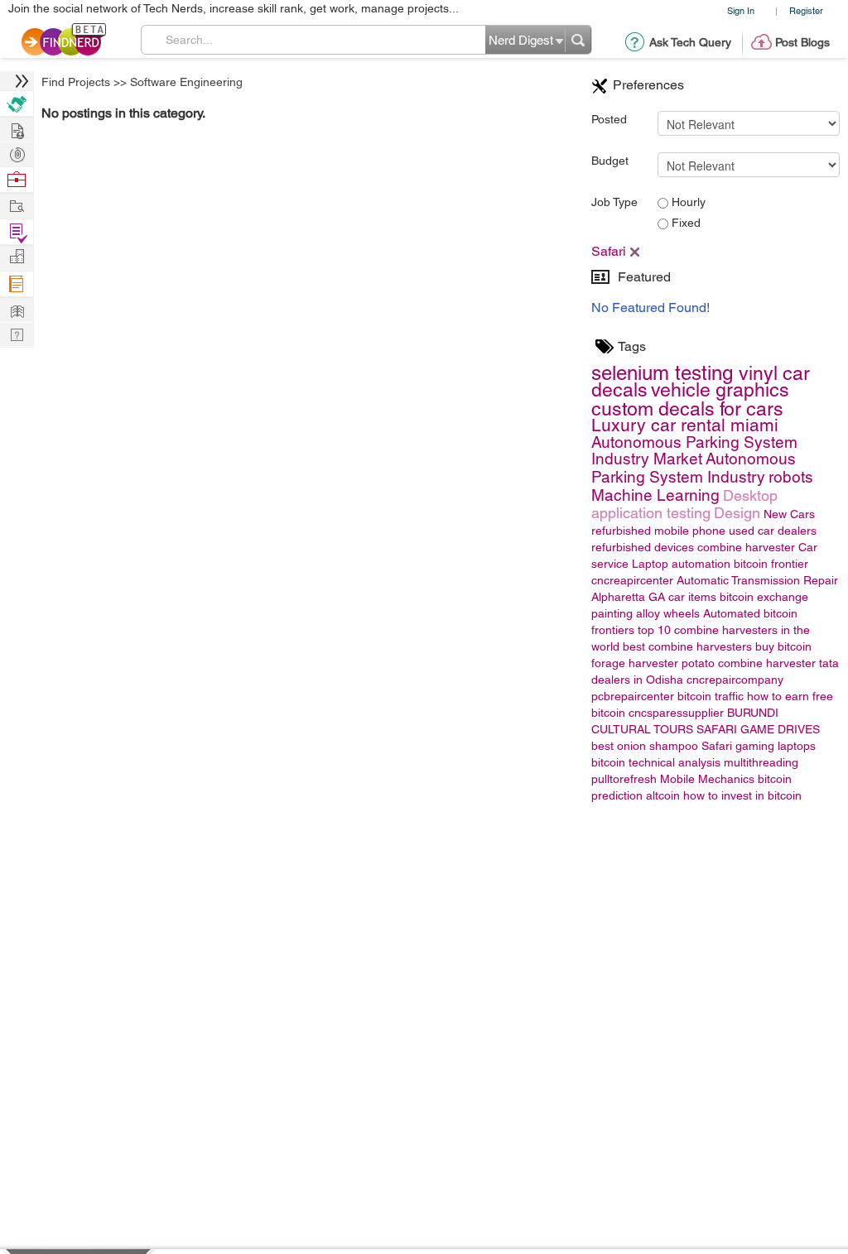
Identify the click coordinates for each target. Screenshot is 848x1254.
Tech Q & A (16, 333)
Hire (16, 104)
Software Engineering (186, 82)
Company (16, 257)
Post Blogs (802, 42)
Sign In (740, 10)
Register (806, 10)
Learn (16, 284)
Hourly (687, 202)
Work (16, 180)
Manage (16, 232)
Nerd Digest (16, 309)
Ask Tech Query (690, 42)
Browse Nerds (16, 152)
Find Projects (75, 82)
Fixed (684, 222)
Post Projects (16, 128)
